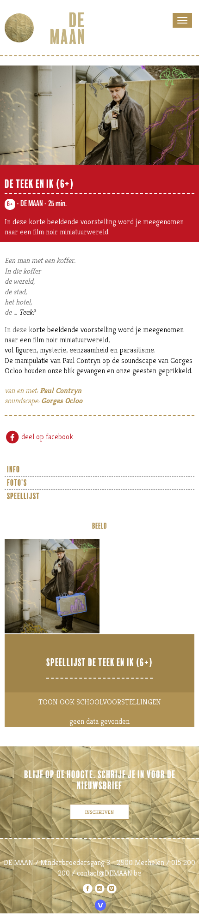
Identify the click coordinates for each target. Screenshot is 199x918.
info (13, 470)
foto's (17, 483)
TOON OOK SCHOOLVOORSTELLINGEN (99, 702)
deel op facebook (46, 436)
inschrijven (99, 812)
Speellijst (23, 496)
